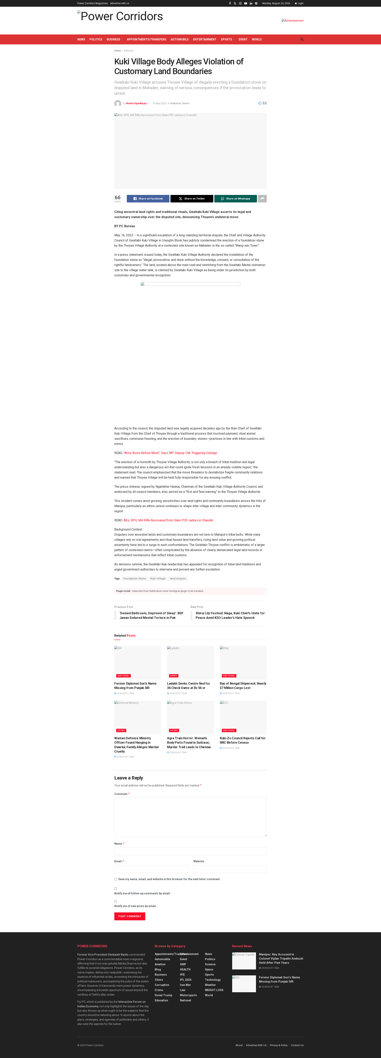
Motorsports (188, 995)
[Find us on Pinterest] (256, 3)
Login (300, 3)
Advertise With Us (256, 1045)
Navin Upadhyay (136, 103)
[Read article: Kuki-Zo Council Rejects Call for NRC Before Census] (243, 717)
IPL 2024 (185, 979)
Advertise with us (119, 3)
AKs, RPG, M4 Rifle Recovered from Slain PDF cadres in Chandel (168, 520)
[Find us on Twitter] (235, 3)
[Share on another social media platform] (262, 198)
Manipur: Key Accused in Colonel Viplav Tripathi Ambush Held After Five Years (281, 959)
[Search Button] (302, 39)
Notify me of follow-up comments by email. (142, 893)
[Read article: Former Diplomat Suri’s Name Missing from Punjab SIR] (137, 662)
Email (119, 861)
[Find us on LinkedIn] (251, 3)
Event (243, 39)
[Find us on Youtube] (245, 3)
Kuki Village (157, 578)
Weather (210, 984)
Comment (122, 794)
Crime (121, 730)
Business (113, 39)
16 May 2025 (159, 103)
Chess (159, 979)
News (81, 39)
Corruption (162, 984)
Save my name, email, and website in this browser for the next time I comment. (169, 879)
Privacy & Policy (279, 1045)
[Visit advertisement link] (293, 20)
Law (182, 990)
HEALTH (185, 969)
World (257, 39)
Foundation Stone (134, 578)
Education (161, 1000)
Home (117, 50)
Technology (213, 979)
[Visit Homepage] (120, 20)
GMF (183, 964)
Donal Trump (163, 995)
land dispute (178, 578)
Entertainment (204, 39)
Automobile (180, 39)
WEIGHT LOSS (214, 990)
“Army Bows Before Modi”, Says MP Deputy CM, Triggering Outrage (170, 453)
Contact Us (297, 1045)
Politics (95, 39)
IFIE (182, 974)
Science (210, 964)
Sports (226, 39)
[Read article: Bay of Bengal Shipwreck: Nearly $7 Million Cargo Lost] (243, 662)
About (239, 1045)
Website (198, 861)
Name (119, 843)
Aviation (160, 964)
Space (209, 969)
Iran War (185, 984)
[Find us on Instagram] (240, 3)
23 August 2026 (125, 693)
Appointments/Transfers (146, 39)
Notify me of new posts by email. (135, 906)
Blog (158, 969)
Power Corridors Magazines (92, 3)
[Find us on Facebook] (230, 3)
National (128, 50)
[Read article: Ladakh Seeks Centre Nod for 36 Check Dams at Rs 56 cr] (190, 662)
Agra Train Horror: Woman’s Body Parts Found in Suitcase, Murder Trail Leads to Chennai (189, 742)
